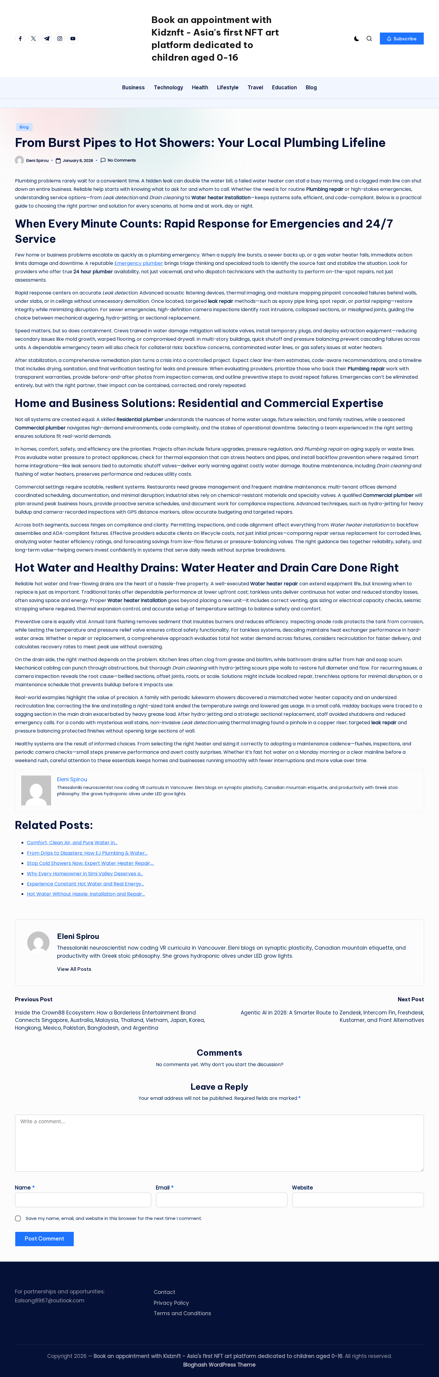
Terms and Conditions (182, 1313)
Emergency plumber (138, 263)
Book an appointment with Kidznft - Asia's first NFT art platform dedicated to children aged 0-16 (215, 38)
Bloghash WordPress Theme (219, 1364)
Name (25, 1187)
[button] (402, 38)
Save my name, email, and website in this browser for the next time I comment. (114, 1218)
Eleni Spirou (78, 936)
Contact (164, 1292)
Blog (24, 127)
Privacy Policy (171, 1303)
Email (165, 1187)
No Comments (122, 160)
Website (302, 1187)
